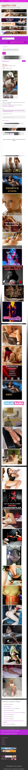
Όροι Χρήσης (16, 730)
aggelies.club (8, 5)
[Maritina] (12, 364)
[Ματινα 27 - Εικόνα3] (12, 96)
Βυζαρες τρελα (5, 710)
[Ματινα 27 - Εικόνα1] (4, 96)
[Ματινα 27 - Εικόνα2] (8, 96)
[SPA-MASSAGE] (12, 426)
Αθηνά (4, 706)
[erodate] (14, 301)
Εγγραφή (20, 1)
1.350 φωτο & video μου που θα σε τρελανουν (11, 712)
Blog (12, 730)
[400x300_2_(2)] (12, 379)
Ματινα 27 (6, 61)
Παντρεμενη (5, 704)
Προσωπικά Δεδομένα (6, 733)
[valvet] (12, 248)
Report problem (6, 120)
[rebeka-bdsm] (12, 584)
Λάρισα (3, 740)
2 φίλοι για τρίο (6, 718)
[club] (12, 644)
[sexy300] (12, 677)
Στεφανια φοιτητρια (6, 724)
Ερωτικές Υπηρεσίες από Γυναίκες (10, 57)
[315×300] (12, 284)
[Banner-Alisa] (12, 604)
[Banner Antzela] (12, 528)
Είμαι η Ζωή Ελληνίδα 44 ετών (8, 708)
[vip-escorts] (12, 193)
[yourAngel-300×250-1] (12, 264)
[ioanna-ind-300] (12, 696)
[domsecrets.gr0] (12, 508)
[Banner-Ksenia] (12, 624)
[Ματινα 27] (10, 83)
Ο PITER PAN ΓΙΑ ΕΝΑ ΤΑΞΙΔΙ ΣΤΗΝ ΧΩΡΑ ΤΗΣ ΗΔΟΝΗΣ (13, 720)
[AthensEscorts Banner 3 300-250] (12, 231)
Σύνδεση (24, 1)
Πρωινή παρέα (5, 716)
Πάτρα (3, 739)
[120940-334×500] (12, 488)
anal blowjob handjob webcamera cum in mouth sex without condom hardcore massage (13, 111)
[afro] (14, 565)
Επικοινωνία (14, 733)
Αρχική (3, 57)
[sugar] (14, 406)
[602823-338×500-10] (12, 448)
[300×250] (12, 173)
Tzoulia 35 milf (6, 714)
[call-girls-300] (12, 215)
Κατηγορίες (7, 730)
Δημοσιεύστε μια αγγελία (17, 42)
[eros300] (12, 321)
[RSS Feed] (2, 1)
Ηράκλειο (4, 744)
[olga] (12, 545)
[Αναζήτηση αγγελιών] (4, 53)
